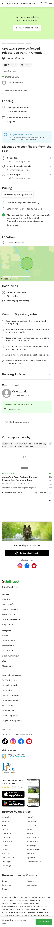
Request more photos (27, 28)
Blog (4, 661)
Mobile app (7, 666)
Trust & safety (9, 604)
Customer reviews (11, 656)
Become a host (9, 651)
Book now (44, 922)
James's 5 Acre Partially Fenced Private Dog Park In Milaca (19, 478)
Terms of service (10, 609)
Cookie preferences (11, 619)
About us (6, 599)
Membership (8, 645)
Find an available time (16, 90)
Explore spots (8, 640)
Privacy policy (8, 614)
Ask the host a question (17, 422)
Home (5, 635)
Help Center (8, 624)
